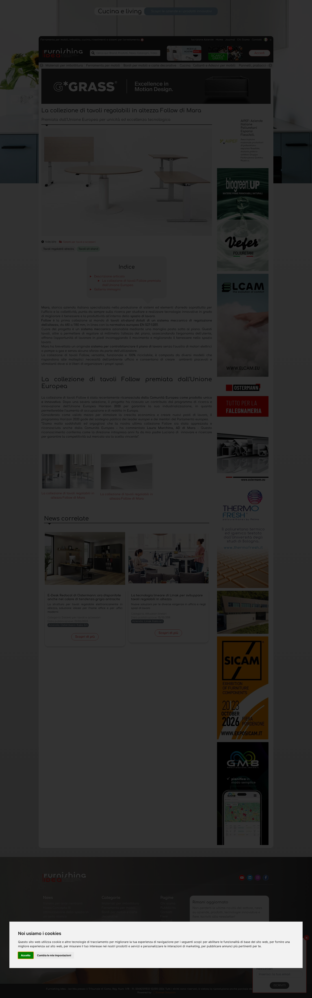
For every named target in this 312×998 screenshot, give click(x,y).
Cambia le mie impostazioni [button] (54, 955)
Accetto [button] (26, 955)
